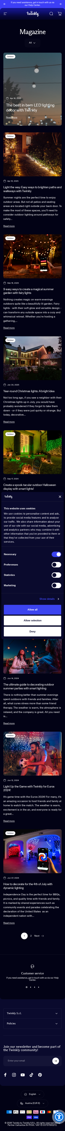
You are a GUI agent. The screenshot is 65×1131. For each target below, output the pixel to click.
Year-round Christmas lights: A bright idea (28, 391)
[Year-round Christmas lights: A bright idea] (32, 358)
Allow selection (33, 620)
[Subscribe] (55, 1061)
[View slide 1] (26, 987)
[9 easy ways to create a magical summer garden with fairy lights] (32, 256)
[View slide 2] (30, 987)
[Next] (60, 4)
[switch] (56, 564)
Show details (47, 598)
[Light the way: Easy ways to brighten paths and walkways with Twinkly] (32, 154)
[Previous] (4, 4)
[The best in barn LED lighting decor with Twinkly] (32, 89)
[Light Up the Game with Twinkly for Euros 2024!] (32, 754)
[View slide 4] (38, 987)
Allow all (33, 609)
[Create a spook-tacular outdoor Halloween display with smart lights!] (32, 452)
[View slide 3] (34, 987)
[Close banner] (60, 496)
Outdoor (10, 57)
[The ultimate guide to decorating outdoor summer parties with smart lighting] (32, 652)
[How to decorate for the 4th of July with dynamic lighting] (32, 851)
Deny (33, 631)
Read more (11, 117)
